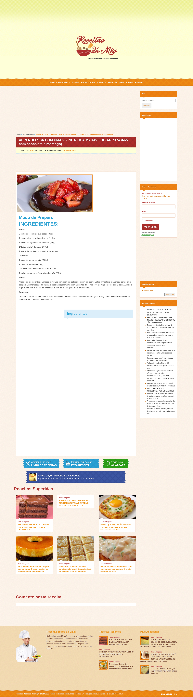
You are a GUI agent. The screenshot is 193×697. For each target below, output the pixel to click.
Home (18, 134)
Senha (144, 211)
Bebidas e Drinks (116, 82)
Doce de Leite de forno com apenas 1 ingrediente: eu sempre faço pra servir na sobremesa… (160, 396)
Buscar (146, 105)
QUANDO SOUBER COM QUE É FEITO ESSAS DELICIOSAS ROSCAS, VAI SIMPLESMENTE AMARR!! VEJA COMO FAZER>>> (158, 657)
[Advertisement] (96, 18)
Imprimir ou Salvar (81, 464)
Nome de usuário (148, 203)
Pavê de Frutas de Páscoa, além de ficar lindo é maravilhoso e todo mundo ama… (161, 411)
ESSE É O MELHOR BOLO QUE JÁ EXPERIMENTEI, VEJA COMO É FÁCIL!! (164, 671)
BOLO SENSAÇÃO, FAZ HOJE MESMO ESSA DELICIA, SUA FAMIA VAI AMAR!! (160, 378)
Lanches (101, 82)
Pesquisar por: (147, 291)
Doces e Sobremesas (59, 82)
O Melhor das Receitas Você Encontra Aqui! (102, 58)
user (32, 150)
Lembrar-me (148, 221)
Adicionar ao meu (44, 464)
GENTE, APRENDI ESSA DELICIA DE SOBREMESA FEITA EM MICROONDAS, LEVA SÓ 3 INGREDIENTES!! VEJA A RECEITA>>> (158, 643)
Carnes (129, 82)
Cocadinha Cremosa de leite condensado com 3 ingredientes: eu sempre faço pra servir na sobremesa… (75, 568)
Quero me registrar (148, 235)
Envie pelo (118, 464)
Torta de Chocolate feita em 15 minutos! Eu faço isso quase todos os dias (160, 365)
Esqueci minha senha (148, 232)
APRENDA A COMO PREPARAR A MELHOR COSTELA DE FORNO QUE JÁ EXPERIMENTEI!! (74, 502)
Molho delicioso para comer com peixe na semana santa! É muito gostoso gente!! (116, 568)
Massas (75, 82)
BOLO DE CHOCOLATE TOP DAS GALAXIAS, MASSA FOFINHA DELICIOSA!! (33, 526)
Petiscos (139, 82)
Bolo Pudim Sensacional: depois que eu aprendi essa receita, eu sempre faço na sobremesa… (33, 568)
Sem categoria (28, 134)
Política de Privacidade (115, 694)
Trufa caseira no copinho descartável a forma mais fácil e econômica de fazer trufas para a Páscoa (161, 403)
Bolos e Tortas (88, 82)
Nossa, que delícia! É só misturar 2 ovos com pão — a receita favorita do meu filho (116, 526)
